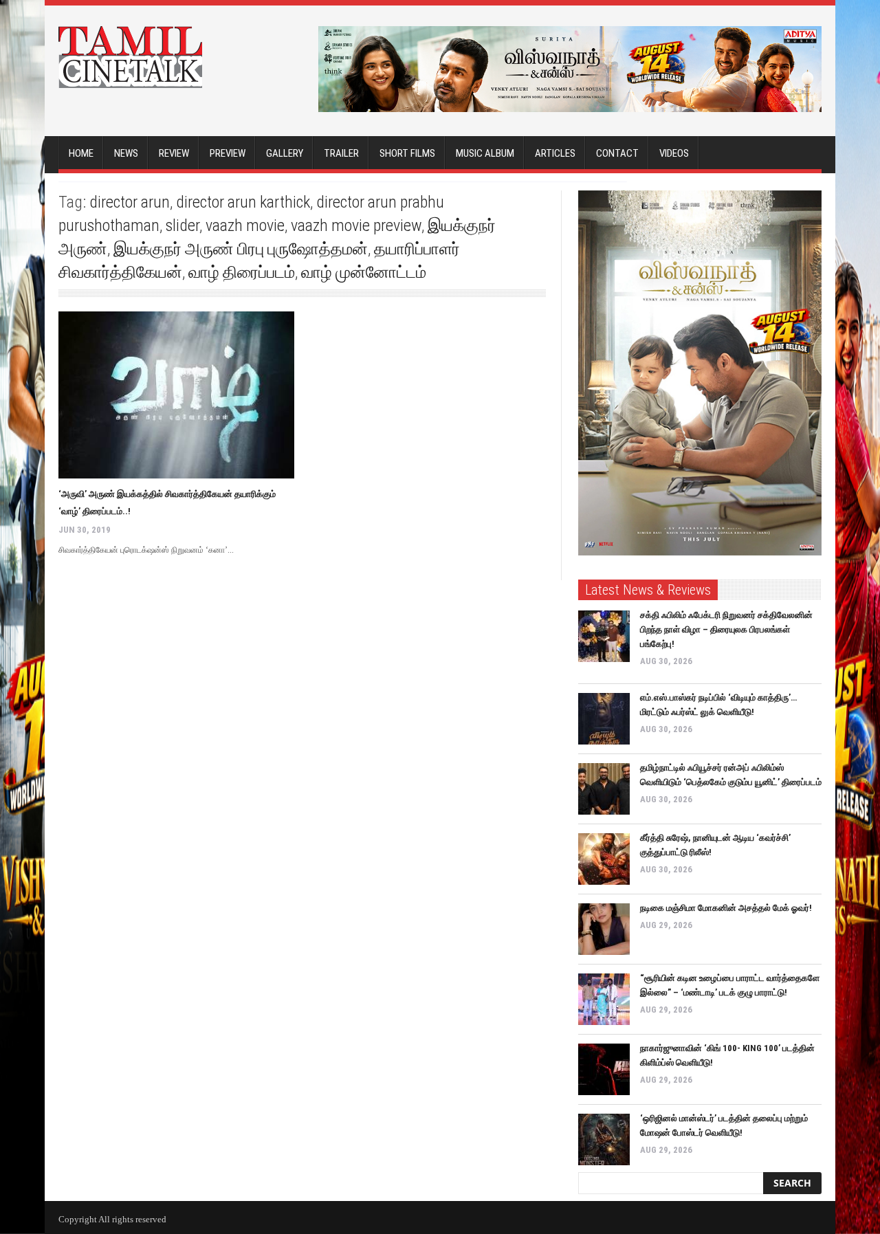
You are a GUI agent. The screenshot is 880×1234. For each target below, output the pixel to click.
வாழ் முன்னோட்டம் (363, 272)
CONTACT (617, 153)
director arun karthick (243, 202)
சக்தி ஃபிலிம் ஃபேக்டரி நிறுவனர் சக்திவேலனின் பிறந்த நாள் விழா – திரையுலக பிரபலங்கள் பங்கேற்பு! (726, 629)
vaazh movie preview (356, 225)
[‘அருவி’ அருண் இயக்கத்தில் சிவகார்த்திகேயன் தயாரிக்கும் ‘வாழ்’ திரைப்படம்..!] (176, 394)
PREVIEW (227, 153)
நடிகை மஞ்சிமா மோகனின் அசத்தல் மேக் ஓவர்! (726, 908)
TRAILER (341, 153)
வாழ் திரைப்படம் (241, 272)
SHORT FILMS (407, 153)
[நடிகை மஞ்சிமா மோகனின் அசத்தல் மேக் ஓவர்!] (604, 929)
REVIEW (174, 153)
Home (81, 153)
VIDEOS (674, 153)
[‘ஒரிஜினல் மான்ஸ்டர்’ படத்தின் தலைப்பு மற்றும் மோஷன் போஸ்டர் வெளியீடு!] (604, 1139)
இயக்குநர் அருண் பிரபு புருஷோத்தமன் (240, 248)
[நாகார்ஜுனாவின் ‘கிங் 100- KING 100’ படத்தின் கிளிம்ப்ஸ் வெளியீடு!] (604, 1069)
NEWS (126, 153)
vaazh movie (245, 225)
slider (182, 225)
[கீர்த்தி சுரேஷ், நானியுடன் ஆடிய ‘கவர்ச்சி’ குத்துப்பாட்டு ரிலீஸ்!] (604, 859)
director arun (129, 202)
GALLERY (284, 153)
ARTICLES (555, 153)
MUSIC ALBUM (485, 153)
